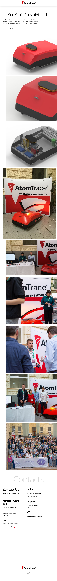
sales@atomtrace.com (32, 496)
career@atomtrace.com (37, 516)
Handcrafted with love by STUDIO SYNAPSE (28, 575)
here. (15, 526)
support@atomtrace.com (32, 507)
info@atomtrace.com (11, 518)
